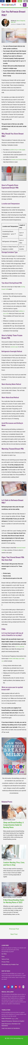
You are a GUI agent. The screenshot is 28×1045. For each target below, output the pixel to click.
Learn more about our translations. (11, 1028)
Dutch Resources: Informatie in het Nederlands (11, 1024)
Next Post (14, 934)
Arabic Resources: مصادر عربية (10, 1018)
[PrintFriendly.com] (20, 1)
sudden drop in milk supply (17, 149)
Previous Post (14, 929)
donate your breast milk (18, 159)
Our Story (4, 954)
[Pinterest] (14, 1)
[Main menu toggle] (25, 5)
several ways (14, 347)
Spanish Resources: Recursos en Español (13, 1021)
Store (3, 956)
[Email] (25, 1)
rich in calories (20, 646)
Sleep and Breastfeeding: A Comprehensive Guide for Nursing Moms (13, 824)
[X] (8, 1)
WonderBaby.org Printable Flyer (10, 964)
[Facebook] (2, 1)
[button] (20, 5)
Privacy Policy (5, 962)
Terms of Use (5, 959)
